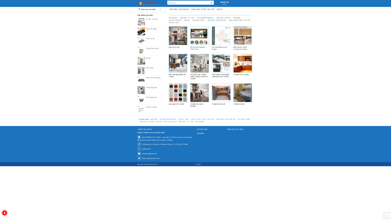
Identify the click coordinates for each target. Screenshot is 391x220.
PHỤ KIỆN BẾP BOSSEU (205, 18)
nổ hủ (236, 133)
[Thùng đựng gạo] (141, 90)
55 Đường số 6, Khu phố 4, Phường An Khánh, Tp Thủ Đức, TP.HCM (165, 144)
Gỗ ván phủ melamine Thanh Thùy (197, 48)
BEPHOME (236, 18)
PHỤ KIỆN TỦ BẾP (198, 20)
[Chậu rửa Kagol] (141, 31)
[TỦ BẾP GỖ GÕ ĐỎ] (221, 93)
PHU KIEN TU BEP (244, 119)
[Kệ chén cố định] (141, 109)
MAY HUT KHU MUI (170, 122)
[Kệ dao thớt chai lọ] (141, 51)
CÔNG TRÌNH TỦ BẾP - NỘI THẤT (202, 9)
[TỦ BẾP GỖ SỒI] (242, 93)
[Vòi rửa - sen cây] (141, 21)
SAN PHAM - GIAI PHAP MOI (226, 119)
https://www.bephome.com (151, 158)
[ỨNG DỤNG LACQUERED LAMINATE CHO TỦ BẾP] (221, 63)
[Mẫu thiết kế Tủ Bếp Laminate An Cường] (242, 36)
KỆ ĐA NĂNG (173, 18)
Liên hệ (219, 9)
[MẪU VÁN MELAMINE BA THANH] (178, 63)
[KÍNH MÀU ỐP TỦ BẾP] (178, 93)
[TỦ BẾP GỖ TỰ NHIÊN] (242, 63)
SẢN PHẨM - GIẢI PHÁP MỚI (179, 9)
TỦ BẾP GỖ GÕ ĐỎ (218, 104)
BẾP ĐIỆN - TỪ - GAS (187, 18)
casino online (229, 133)
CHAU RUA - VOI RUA (146, 122)
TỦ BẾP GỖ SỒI (238, 104)
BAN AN (159, 122)
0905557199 (224, 2)
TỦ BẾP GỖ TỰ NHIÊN (241, 75)
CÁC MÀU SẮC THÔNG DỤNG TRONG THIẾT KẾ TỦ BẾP (198, 77)
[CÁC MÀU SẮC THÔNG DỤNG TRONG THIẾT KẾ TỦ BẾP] (199, 63)
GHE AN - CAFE (183, 119)
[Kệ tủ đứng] (141, 70)
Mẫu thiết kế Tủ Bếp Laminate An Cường (240, 48)
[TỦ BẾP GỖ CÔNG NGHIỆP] (199, 93)
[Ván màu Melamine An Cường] (221, 36)
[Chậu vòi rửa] (141, 41)
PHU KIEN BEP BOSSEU (168, 119)
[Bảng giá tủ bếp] (178, 36)
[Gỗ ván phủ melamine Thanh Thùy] (199, 36)
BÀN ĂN (186, 20)
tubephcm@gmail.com (149, 154)
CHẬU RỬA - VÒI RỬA (223, 18)
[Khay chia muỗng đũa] (141, 80)
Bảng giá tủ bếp (174, 47)
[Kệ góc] (141, 61)
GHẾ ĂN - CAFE (174, 23)
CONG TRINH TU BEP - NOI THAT (202, 119)
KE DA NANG (200, 122)
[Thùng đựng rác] (141, 100)
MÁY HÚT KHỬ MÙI (175, 20)
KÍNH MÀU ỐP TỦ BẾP (176, 104)
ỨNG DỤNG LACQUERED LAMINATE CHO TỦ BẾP (220, 76)
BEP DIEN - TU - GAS (186, 122)
